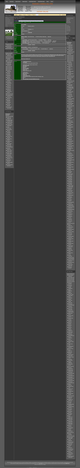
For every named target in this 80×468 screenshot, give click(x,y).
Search (20, 14)
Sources (25, 22)
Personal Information (17, 22)
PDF (30, 22)
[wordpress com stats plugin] (70, 38)
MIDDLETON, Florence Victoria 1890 (70, 108)
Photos (48, 1)
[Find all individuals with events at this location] (34, 26)
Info (34, 14)
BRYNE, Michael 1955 (10, 93)
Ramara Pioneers (18, 1)
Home (7, 1)
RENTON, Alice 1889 (71, 105)
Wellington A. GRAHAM (24, 36)
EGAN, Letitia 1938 (71, 366)
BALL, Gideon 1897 (9, 60)
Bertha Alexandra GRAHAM (26, 40)
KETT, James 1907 (9, 66)
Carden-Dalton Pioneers (32, 1)
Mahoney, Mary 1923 (71, 223)
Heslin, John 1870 (71, 77)
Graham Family (30, 32)
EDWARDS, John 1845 (71, 51)
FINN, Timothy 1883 (10, 56)
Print (60, 14)
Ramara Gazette (25, 1)
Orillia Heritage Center (10, 48)
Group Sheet (29, 44)
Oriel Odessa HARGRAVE (25, 48)
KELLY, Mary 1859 (71, 55)
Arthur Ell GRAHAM (25, 39)
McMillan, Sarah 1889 (71, 281)
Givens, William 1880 (71, 277)
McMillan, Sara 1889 (71, 280)
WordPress (30, 467)
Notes (22, 22)
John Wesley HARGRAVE (24, 47)
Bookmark (63, 14)
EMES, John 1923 (71, 348)
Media (29, 14)
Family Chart (33, 44)
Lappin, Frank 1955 (71, 395)
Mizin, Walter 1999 (71, 432)
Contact (52, 1)
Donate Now (11, 1)
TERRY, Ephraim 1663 (10, 116)
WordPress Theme (35, 467)
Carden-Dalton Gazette (41, 1)
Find (25, 14)
